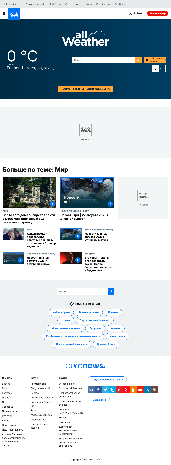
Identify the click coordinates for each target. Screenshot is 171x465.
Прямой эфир (158, 13)
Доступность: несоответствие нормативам (68, 430)
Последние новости (42, 397)
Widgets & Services (41, 414)
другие (63, 377)
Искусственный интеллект (71, 344)
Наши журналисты (12, 429)
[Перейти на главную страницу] (14, 14)
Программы (9, 425)
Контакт (63, 417)
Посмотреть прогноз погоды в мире (85, 88)
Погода (35, 392)
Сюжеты (7, 377)
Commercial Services (70, 388)
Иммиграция (117, 336)
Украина (115, 328)
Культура (7, 415)
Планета (7, 397)
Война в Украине (89, 312)
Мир (5, 210)
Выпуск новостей (40, 388)
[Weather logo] (85, 39)
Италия (66, 320)
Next (4, 402)
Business (7, 392)
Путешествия (9, 411)
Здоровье (95, 328)
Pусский (10, 4)
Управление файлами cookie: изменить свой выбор (71, 442)
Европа (6, 383)
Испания (113, 312)
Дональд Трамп (106, 344)
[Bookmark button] (52, 68)
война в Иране (61, 312)
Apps (33, 410)
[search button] (116, 4)
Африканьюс (38, 419)
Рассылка (97, 399)
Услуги (34, 377)
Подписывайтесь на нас (106, 379)
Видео (5, 420)
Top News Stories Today (74, 210)
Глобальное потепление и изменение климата (73, 336)
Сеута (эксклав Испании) (94, 320)
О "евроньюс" (67, 383)
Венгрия (90, 253)
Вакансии (64, 422)
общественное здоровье (65, 328)
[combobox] (133, 4)
